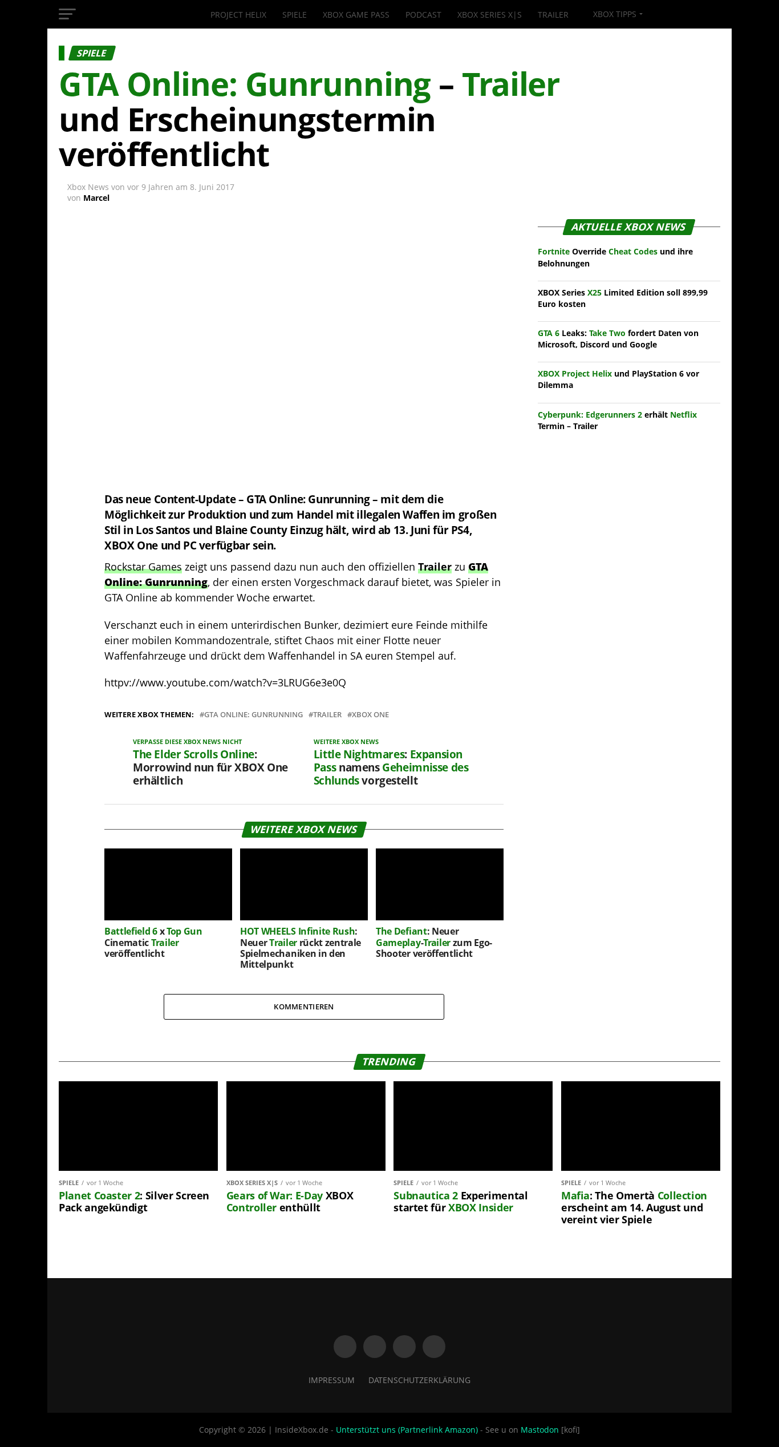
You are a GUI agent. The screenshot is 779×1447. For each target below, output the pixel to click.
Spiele (294, 14)
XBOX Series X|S (489, 14)
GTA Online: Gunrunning (253, 714)
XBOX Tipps (613, 14)
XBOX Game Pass (356, 14)
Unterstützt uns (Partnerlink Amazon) (407, 1429)
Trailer (553, 14)
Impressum (332, 1380)
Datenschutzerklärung (419, 1380)
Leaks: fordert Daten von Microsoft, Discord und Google (618, 339)
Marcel (96, 197)
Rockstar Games (143, 566)
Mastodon (540, 1429)
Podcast (423, 14)
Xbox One (370, 714)
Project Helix (238, 14)
